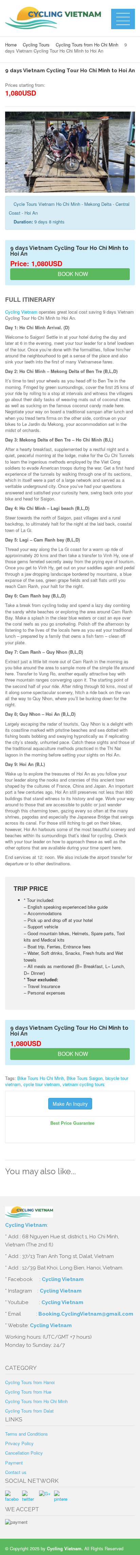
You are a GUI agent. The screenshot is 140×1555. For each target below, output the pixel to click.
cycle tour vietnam (41, 1084)
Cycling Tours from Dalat (29, 1411)
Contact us (16, 1472)
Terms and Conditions (26, 1434)
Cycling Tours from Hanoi (30, 1382)
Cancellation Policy (24, 1453)
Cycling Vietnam (21, 312)
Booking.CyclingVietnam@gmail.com (85, 1314)
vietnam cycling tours (84, 1084)
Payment (14, 1462)
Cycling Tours (36, 44)
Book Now (72, 274)
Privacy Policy (19, 1443)
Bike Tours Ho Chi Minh (40, 1078)
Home (11, 44)
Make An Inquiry (70, 1103)
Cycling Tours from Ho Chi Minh (87, 44)
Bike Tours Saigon (85, 1078)
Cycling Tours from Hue (28, 1392)
